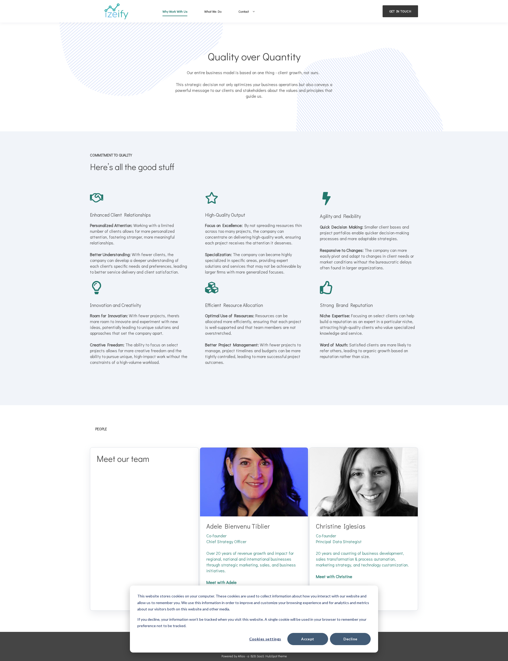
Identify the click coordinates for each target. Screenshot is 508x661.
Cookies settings (265, 639)
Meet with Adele (221, 582)
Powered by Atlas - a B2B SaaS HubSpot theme (254, 656)
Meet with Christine (334, 576)
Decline (350, 639)
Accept (307, 639)
